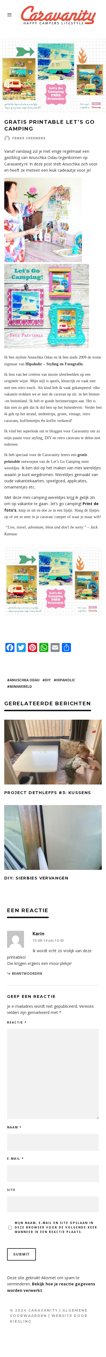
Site (11, 1190)
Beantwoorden (27, 973)
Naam (14, 1127)
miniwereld (21, 686)
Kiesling (21, 1321)
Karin (38, 934)
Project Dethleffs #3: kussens (47, 792)
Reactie (17, 1022)
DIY (48, 680)
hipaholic (65, 680)
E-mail (15, 1159)
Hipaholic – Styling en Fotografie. (54, 364)
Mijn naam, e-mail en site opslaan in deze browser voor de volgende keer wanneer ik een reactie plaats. (56, 1227)
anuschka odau (25, 680)
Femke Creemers (29, 138)
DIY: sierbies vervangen (36, 878)
